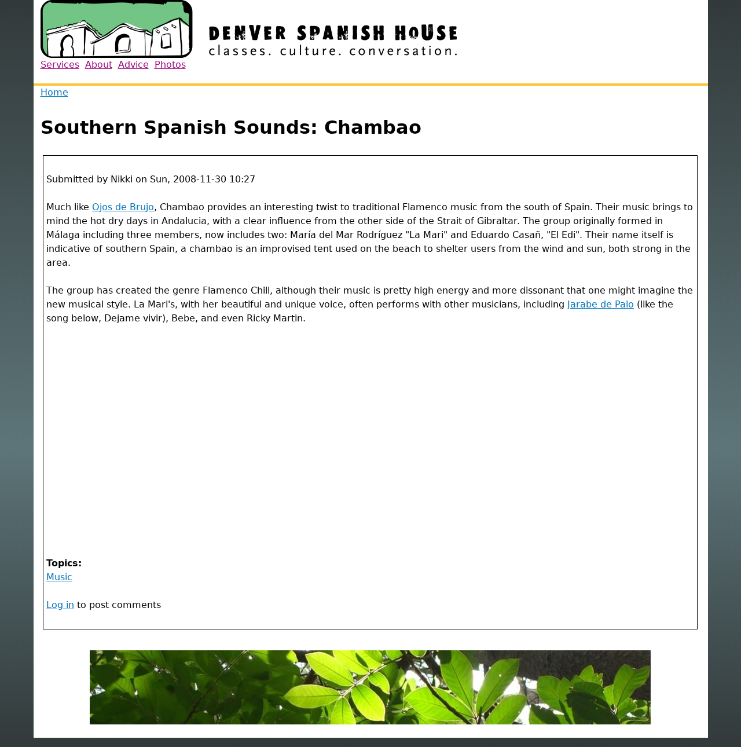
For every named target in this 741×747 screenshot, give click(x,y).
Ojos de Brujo (123, 207)
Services (60, 64)
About (98, 64)
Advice (133, 64)
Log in (60, 604)
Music (59, 577)
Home (54, 92)
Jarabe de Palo (600, 304)
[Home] (249, 29)
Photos (170, 64)
